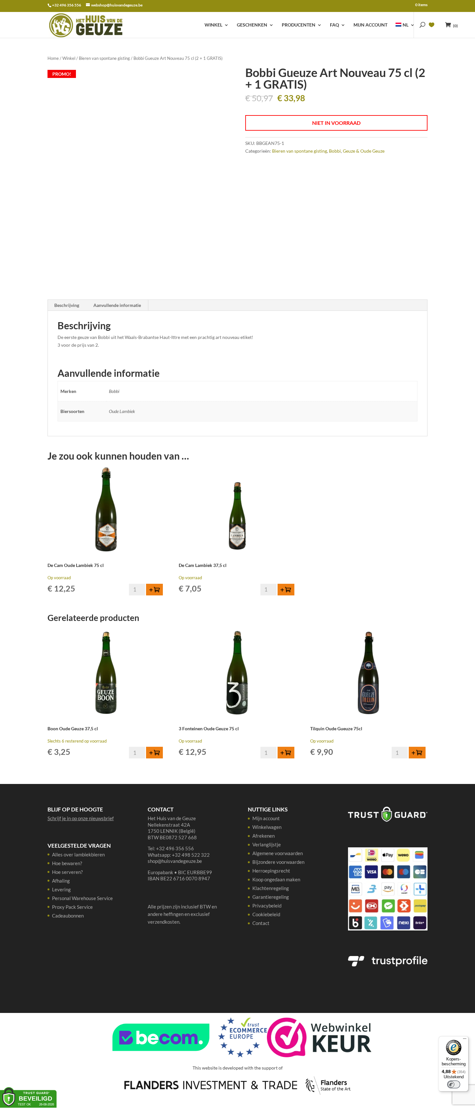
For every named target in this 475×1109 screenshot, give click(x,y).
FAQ (334, 25)
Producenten (298, 25)
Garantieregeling (270, 897)
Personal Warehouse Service (82, 898)
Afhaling (61, 881)
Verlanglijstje (266, 844)
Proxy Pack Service (72, 907)
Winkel (213, 25)
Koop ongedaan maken (276, 879)
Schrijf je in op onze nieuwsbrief (81, 818)
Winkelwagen (266, 827)
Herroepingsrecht (271, 871)
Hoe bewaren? (67, 863)
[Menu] (465, 1040)
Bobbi (335, 151)
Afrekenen (263, 836)
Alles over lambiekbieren (78, 854)
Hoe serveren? (67, 872)
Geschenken (252, 25)
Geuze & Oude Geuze (364, 151)
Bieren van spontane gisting (104, 58)
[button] (154, 589)
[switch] (453, 1084)
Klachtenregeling (270, 888)
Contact (260, 923)
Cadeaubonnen (68, 916)
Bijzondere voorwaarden (278, 862)
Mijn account (370, 25)
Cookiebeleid (266, 914)
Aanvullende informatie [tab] (117, 305)
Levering (61, 889)
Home (53, 58)
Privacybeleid (266, 905)
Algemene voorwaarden (277, 853)
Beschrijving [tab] (66, 305)
